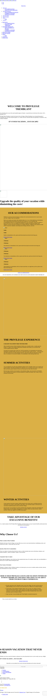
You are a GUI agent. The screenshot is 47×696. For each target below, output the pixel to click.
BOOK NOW (6, 237)
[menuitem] (3, 2)
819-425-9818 (7, 684)
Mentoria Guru (22, 692)
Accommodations (5, 671)
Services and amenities (6, 672)
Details (10, 237)
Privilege (4, 670)
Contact (3, 673)
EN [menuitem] (3, 2)
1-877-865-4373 (7, 685)
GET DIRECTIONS (3, 687)
